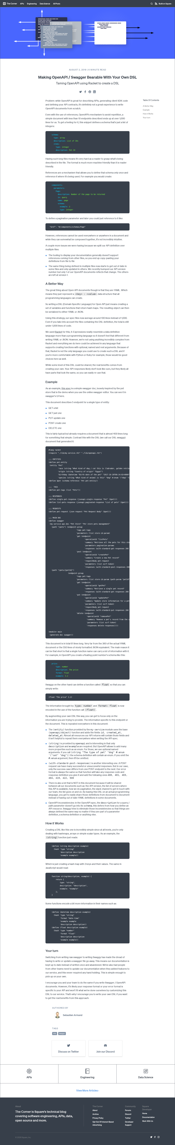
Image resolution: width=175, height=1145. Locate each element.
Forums (128, 1110)
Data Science (45, 3)
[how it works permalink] (44, 823)
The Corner (12, 3)
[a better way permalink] (44, 283)
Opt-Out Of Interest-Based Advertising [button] (103, 1123)
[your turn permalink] (44, 951)
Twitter (128, 1118)
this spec (66, 388)
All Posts (56, 3)
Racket (58, 331)
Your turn (146, 117)
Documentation (148, 1117)
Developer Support (129, 1123)
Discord (128, 1114)
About (94, 1110)
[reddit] (90, 92)
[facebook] (85, 92)
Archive (95, 1114)
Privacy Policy (97, 1118)
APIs (22, 3)
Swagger (62, 1033)
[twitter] (80, 92)
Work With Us (147, 1121)
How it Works (148, 113)
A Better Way (148, 106)
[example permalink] (44, 382)
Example (146, 110)
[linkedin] (94, 92)
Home (144, 1113)
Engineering (32, 3)
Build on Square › (165, 2)
